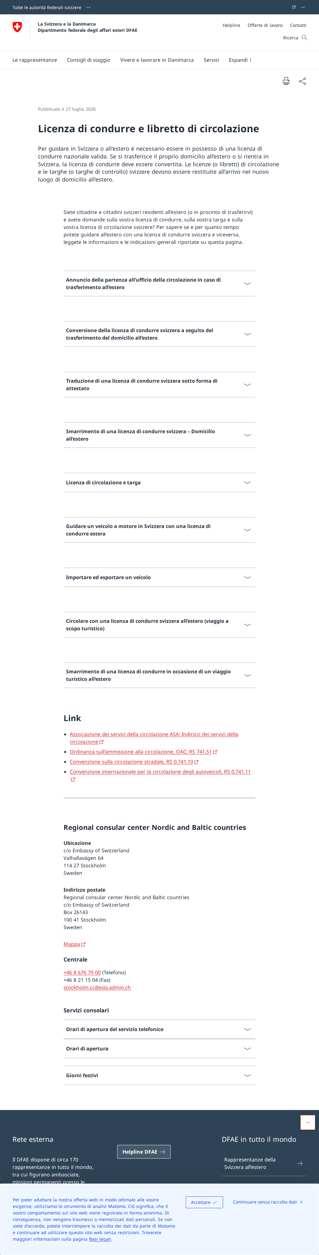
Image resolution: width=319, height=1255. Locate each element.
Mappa (72, 944)
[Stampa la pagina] (286, 81)
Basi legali (100, 1239)
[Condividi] (302, 81)
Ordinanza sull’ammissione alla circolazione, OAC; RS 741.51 (141, 751)
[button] (34, 60)
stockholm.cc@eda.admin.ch (97, 987)
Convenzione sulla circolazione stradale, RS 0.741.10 (131, 761)
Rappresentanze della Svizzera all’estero (250, 1163)
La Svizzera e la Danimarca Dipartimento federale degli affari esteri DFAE (87, 27)
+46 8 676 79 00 (82, 972)
